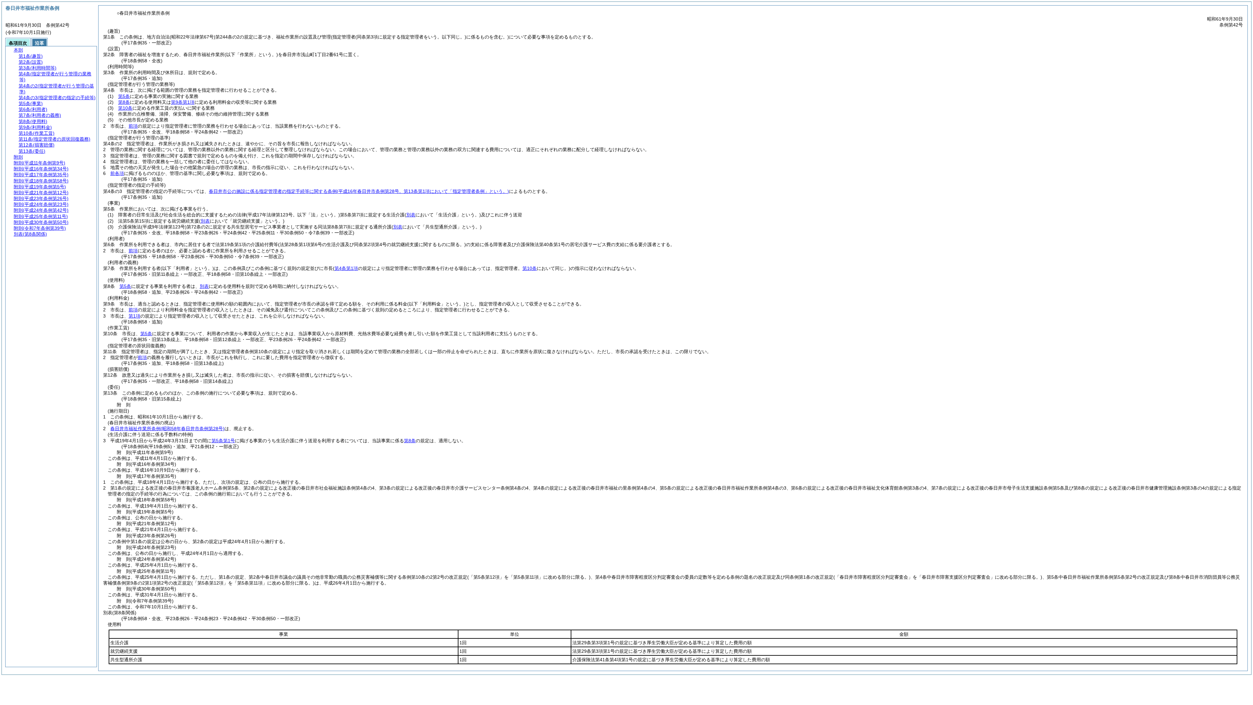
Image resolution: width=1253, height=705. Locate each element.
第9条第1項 (182, 102)
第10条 (125, 108)
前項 (133, 126)
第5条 (124, 96)
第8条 (124, 102)
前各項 (117, 173)
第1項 (134, 316)
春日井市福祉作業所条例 (167, 428)
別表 (204, 286)
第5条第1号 (223, 440)
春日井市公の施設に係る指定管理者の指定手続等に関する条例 (359, 191)
